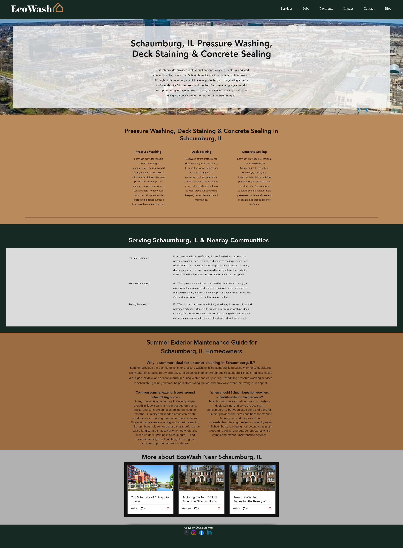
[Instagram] (194, 533)
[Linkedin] (209, 533)
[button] (306, 8)
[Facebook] (201, 533)
